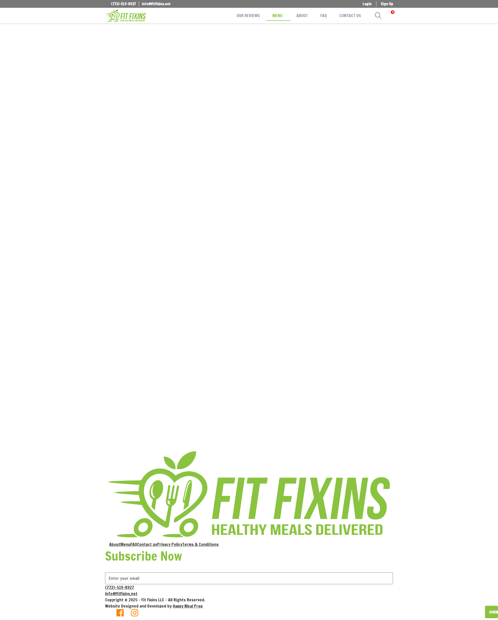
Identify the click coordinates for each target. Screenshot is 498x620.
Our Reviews (248, 15)
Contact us (147, 544)
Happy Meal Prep (188, 606)
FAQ (323, 15)
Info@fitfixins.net (156, 3)
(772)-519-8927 (123, 3)
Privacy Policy (169, 544)
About (302, 15)
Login (367, 3)
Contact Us (350, 15)
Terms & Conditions (200, 544)
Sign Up (387, 3)
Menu (277, 15)
